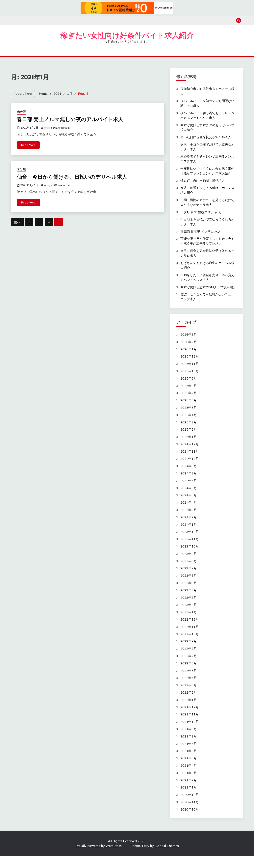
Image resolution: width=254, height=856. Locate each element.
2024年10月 (189, 459)
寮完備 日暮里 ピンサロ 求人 (200, 231)
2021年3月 (188, 773)
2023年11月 (189, 539)
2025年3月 (188, 422)
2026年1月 (188, 349)
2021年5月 (188, 758)
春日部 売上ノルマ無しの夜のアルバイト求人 (70, 119)
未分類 (21, 111)
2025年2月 (188, 429)
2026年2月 (188, 342)
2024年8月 (188, 473)
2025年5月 (188, 408)
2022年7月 (188, 656)
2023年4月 (188, 590)
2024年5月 (188, 495)
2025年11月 (189, 364)
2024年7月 (188, 481)
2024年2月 (188, 517)
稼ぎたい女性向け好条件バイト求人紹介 (127, 35)
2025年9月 (188, 378)
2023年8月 (188, 561)
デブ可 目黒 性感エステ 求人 (200, 212)
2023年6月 (188, 575)
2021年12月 (189, 707)
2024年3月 (188, 510)
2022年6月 (188, 663)
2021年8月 (188, 736)
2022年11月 (189, 627)
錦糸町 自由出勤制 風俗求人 (202, 181)
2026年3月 (188, 334)
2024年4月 (188, 502)
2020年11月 (189, 802)
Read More (28, 145)
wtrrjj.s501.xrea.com (57, 127)
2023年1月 (188, 612)
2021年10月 (189, 722)
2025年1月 (188, 437)
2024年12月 (189, 444)
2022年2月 (188, 692)
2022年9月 (188, 641)
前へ (17, 222)
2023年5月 (188, 583)
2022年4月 (188, 678)
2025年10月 (189, 371)
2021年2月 (188, 780)
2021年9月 (188, 729)
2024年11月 (189, 451)
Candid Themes (167, 846)
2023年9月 (188, 554)
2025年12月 (189, 356)
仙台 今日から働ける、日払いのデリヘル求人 (72, 176)
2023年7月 (188, 568)
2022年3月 (188, 685)
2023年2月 (188, 605)
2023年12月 (189, 532)
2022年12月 (189, 619)
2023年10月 (189, 546)
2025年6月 (188, 400)
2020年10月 (189, 809)
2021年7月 (188, 744)
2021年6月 (188, 751)
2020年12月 (189, 795)
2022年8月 (188, 649)
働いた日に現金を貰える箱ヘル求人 (205, 137)
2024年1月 (188, 524)
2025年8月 (188, 386)
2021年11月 (189, 714)
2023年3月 (188, 598)
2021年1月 (188, 787)
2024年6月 (188, 488)
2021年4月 (188, 765)
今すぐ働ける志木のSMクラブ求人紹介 (208, 287)
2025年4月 (188, 415)
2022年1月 (188, 700)
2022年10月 (189, 634)
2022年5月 (188, 671)
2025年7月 (188, 393)
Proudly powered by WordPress (99, 846)
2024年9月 (188, 466)
